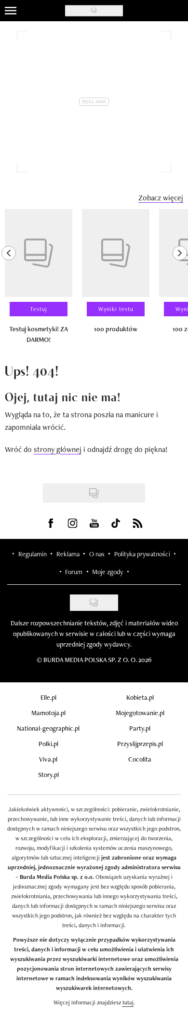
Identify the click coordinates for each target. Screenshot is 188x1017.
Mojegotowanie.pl (140, 712)
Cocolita (139, 759)
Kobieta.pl (140, 697)
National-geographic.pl (48, 728)
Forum (73, 571)
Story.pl (48, 774)
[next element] (180, 280)
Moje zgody (107, 571)
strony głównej (57, 449)
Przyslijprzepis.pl (140, 743)
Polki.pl (48, 743)
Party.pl (139, 728)
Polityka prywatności (142, 554)
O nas (97, 554)
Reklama (68, 554)
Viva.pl (48, 759)
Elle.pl (48, 697)
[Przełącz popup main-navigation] (10, 10)
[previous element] (8, 280)
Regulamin (32, 554)
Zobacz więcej (160, 198)
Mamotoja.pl (48, 712)
